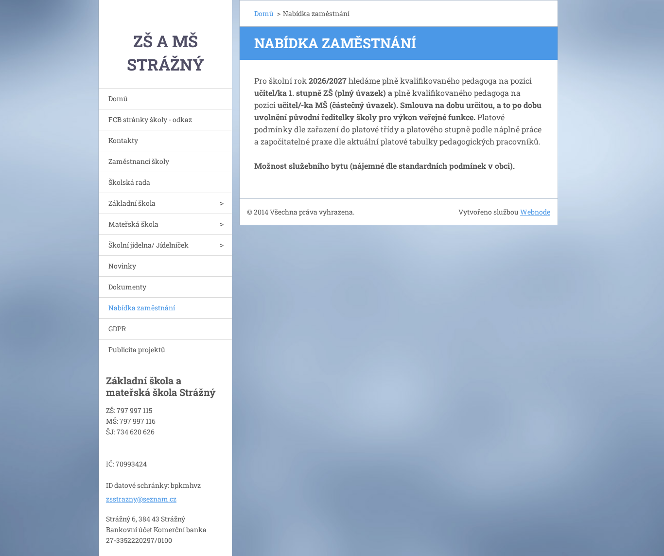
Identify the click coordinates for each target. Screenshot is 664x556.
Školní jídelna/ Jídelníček (148, 245)
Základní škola (132, 203)
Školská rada (129, 182)
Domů (118, 98)
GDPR (117, 328)
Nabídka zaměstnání (141, 307)
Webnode (535, 211)
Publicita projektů (136, 349)
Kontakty (123, 140)
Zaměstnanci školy (138, 161)
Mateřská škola (133, 224)
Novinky (122, 265)
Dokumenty (127, 286)
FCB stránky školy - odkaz (150, 119)
